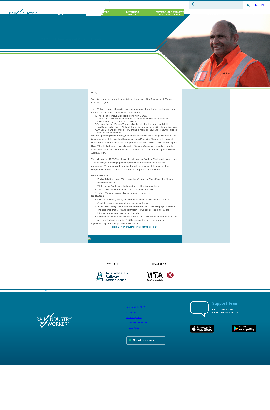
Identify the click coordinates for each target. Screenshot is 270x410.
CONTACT (253, 13)
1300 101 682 (227, 309)
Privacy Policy (132, 327)
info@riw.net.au (229, 312)
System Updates (134, 317)
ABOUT (60, 13)
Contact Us (131, 312)
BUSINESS (132, 13)
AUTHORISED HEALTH (169, 13)
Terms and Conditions (136, 322)
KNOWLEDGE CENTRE (96, 13)
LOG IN (259, 5)
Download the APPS (135, 307)
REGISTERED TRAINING (215, 13)
